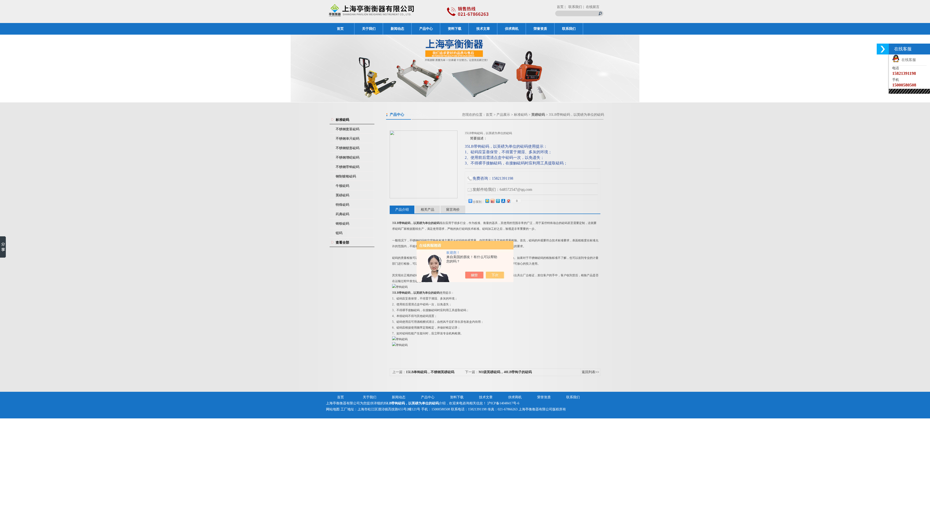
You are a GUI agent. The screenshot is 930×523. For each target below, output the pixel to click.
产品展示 (503, 114)
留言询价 (453, 209)
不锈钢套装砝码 (347, 129)
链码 (339, 233)
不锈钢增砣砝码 (347, 157)
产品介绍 (402, 209)
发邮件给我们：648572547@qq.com (502, 189)
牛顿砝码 (342, 186)
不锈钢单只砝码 (347, 138)
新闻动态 (397, 29)
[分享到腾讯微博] (497, 201)
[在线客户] (883, 49)
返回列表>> (590, 372)
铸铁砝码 (342, 223)
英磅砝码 (342, 195)
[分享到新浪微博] (492, 201)
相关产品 (427, 209)
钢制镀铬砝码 (346, 176)
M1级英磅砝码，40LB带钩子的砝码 (505, 372)
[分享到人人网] (503, 201)
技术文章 (483, 29)
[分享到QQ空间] (487, 201)
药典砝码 (342, 214)
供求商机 (512, 29)
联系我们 (569, 29)
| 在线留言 (591, 7)
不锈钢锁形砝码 (347, 148)
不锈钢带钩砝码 (347, 167)
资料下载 (454, 29)
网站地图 (333, 409)
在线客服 (907, 60)
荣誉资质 (540, 29)
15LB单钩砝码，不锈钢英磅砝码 (430, 372)
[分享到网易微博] (508, 201)
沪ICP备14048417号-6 (503, 403)
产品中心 (426, 29)
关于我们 (369, 29)
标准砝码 (520, 114)
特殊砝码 (342, 205)
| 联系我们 (573, 7)
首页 (560, 7)
